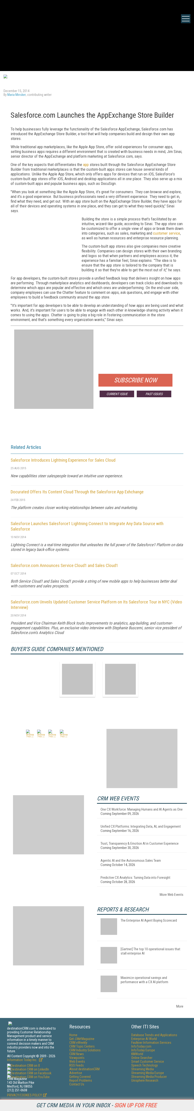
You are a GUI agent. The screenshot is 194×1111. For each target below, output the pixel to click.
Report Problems (80, 1080)
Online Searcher (141, 1058)
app (86, 164)
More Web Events (171, 894)
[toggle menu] (185, 18)
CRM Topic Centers (82, 1046)
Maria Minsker (16, 95)
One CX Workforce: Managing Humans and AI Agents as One (142, 809)
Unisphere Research (144, 1080)
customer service (166, 233)
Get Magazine (81, 1039)
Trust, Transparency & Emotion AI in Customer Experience (140, 843)
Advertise (75, 1073)
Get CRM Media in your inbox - (96, 1105)
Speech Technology (144, 1065)
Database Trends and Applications (154, 1035)
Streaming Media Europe (147, 1073)
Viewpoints (76, 1058)
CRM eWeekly (78, 1042)
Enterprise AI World (144, 1039)
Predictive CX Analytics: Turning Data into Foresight (135, 877)
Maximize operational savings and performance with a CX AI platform (144, 980)
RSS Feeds (76, 1065)
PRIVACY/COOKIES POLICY (24, 1095)
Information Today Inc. (22, 1060)
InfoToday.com (141, 1046)
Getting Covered (80, 1077)
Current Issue (117, 394)
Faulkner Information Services (151, 1042)
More (179, 1006)
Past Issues (154, 394)
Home (73, 1035)
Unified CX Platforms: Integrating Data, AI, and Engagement (141, 826)
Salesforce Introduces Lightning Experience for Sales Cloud (63, 460)
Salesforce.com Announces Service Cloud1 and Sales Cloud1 (64, 565)
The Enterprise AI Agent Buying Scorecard (149, 920)
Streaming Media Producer (149, 1077)
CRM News (76, 1054)
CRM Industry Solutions (85, 1050)
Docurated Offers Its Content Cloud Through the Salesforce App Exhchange (77, 492)
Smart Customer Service (147, 1061)
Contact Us (76, 1084)
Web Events (77, 1061)
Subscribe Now (135, 380)
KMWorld (137, 1054)
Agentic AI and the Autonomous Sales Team (131, 860)
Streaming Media (142, 1069)
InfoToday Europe (143, 1050)
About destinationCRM (84, 1069)
